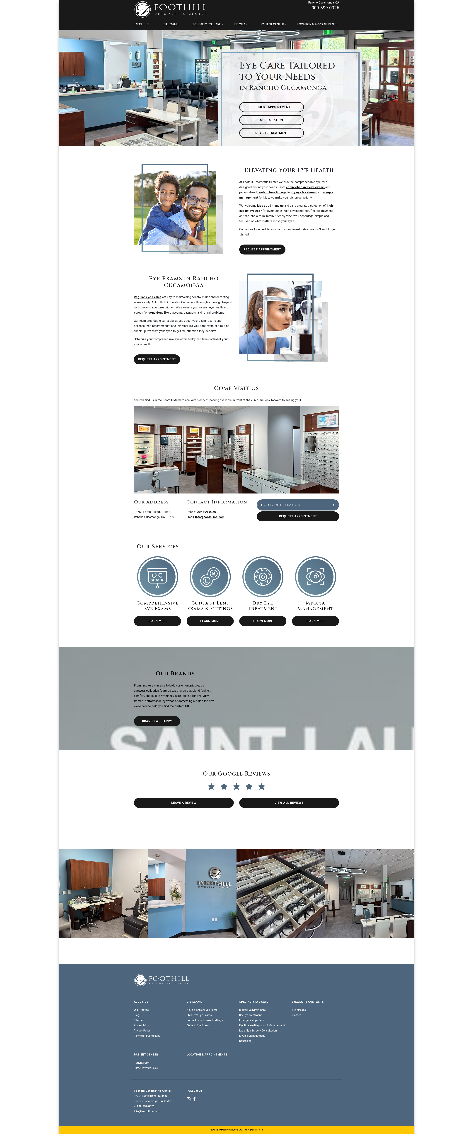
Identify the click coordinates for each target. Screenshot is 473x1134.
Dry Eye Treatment (271, 133)
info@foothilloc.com (209, 517)
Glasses (296, 1015)
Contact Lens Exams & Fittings (205, 1020)
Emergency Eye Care (251, 1020)
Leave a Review (184, 803)
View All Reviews (289, 803)
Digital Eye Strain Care (252, 1009)
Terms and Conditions (147, 1035)
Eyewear (240, 24)
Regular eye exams (147, 297)
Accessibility (141, 1025)
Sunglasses (299, 1009)
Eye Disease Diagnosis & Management (262, 1025)
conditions (155, 312)
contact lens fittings (272, 192)
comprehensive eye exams (305, 187)
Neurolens (245, 1040)
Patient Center (272, 24)
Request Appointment (271, 107)
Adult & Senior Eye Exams (202, 1009)
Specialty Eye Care (206, 24)
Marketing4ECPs (229, 1130)
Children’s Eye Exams (199, 1015)
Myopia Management (252, 1035)
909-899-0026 (325, 7)
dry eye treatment (304, 192)
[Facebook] (194, 1098)
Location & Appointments (317, 24)
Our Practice (141, 1009)
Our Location (271, 120)
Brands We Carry (157, 721)
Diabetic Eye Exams (198, 1025)
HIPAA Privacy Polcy (146, 1067)
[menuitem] (143, 24)
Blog (136, 1015)
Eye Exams (170, 24)
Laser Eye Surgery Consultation (258, 1030)
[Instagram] (188, 1098)
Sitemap (139, 1020)
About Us (142, 24)
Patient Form (141, 1062)
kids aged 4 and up (270, 205)
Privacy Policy (142, 1030)
